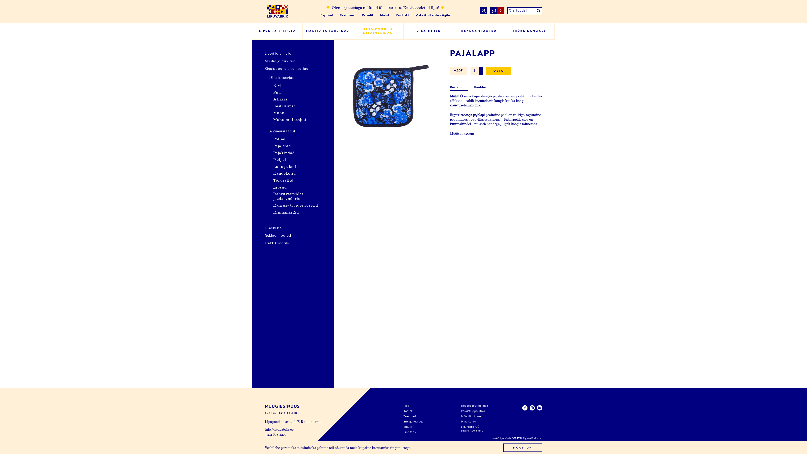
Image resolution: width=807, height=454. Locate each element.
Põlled (279, 138)
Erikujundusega (413, 422)
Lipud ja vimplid (278, 53)
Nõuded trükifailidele (475, 406)
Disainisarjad (282, 77)
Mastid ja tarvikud (280, 61)
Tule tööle (410, 432)
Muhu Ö (281, 112)
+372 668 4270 (275, 434)
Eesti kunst (284, 105)
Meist (384, 15)
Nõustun (522, 447)
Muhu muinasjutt (289, 119)
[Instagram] (532, 408)
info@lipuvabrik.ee (279, 429)
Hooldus (480, 87)
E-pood (326, 15)
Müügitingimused (472, 416)
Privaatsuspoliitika (473, 411)
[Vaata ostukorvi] (483, 11)
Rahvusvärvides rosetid (295, 205)
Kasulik (368, 15)
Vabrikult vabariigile (432, 15)
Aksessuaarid (282, 130)
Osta (498, 71)
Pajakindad (284, 152)
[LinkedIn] (539, 408)
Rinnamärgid (286, 212)
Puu (277, 92)
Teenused (348, 15)
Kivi (277, 85)
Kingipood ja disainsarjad (287, 69)
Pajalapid (282, 145)
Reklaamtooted (278, 236)
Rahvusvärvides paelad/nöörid (288, 196)
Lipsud (280, 187)
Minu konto (468, 422)
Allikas (280, 99)
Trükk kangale (277, 243)
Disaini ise (273, 228)
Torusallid (283, 180)
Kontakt (402, 15)
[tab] (459, 87)
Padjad (279, 159)
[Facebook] (524, 408)
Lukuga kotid (286, 166)
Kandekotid (284, 173)
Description (459, 87)
